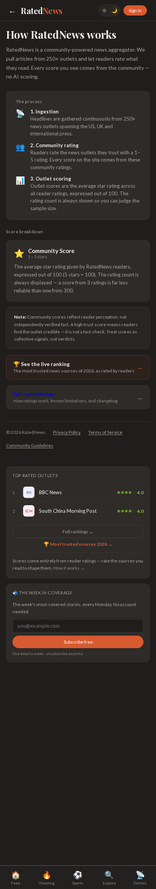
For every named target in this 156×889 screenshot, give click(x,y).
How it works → (69, 568)
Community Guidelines (29, 445)
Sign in (135, 10)
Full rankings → (78, 531)
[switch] (109, 10)
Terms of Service (105, 432)
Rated (41, 10)
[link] (78, 492)
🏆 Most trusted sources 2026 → (78, 544)
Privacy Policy (67, 432)
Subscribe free (78, 642)
